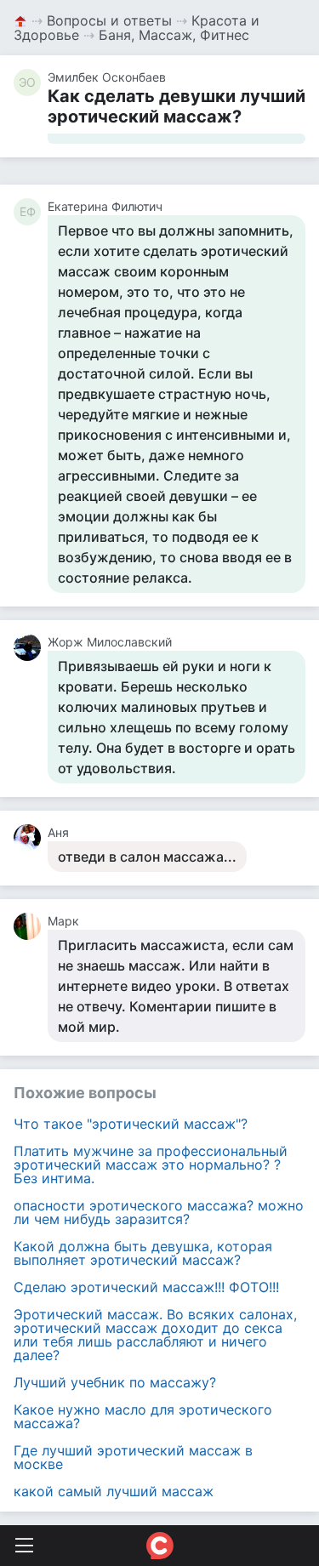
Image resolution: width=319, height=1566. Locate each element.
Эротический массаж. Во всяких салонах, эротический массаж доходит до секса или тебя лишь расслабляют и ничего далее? (155, 1335)
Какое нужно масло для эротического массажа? (143, 1416)
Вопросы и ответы (109, 20)
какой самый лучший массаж (114, 1491)
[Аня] (31, 837)
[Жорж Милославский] (31, 647)
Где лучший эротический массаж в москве (133, 1457)
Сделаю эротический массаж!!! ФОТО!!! (146, 1287)
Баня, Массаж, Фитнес (174, 34)
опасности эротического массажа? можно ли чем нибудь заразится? (159, 1212)
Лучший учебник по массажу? (115, 1382)
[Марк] (31, 926)
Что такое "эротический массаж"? (131, 1123)
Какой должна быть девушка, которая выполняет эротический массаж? (143, 1253)
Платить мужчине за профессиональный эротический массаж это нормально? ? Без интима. (151, 1164)
